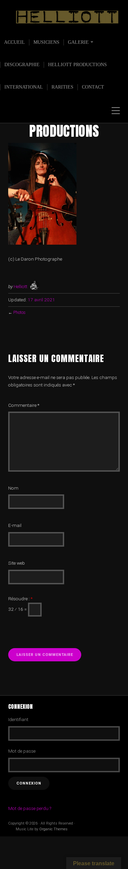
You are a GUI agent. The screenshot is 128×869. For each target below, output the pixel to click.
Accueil (14, 42)
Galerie (78, 42)
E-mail (15, 525)
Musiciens (46, 42)
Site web (16, 563)
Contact (93, 87)
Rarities (62, 87)
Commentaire (23, 405)
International (23, 87)
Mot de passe (21, 751)
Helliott (20, 286)
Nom (13, 488)
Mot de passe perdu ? (29, 808)
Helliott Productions (77, 64)
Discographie (22, 64)
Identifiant (18, 719)
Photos (19, 312)
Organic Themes (53, 829)
